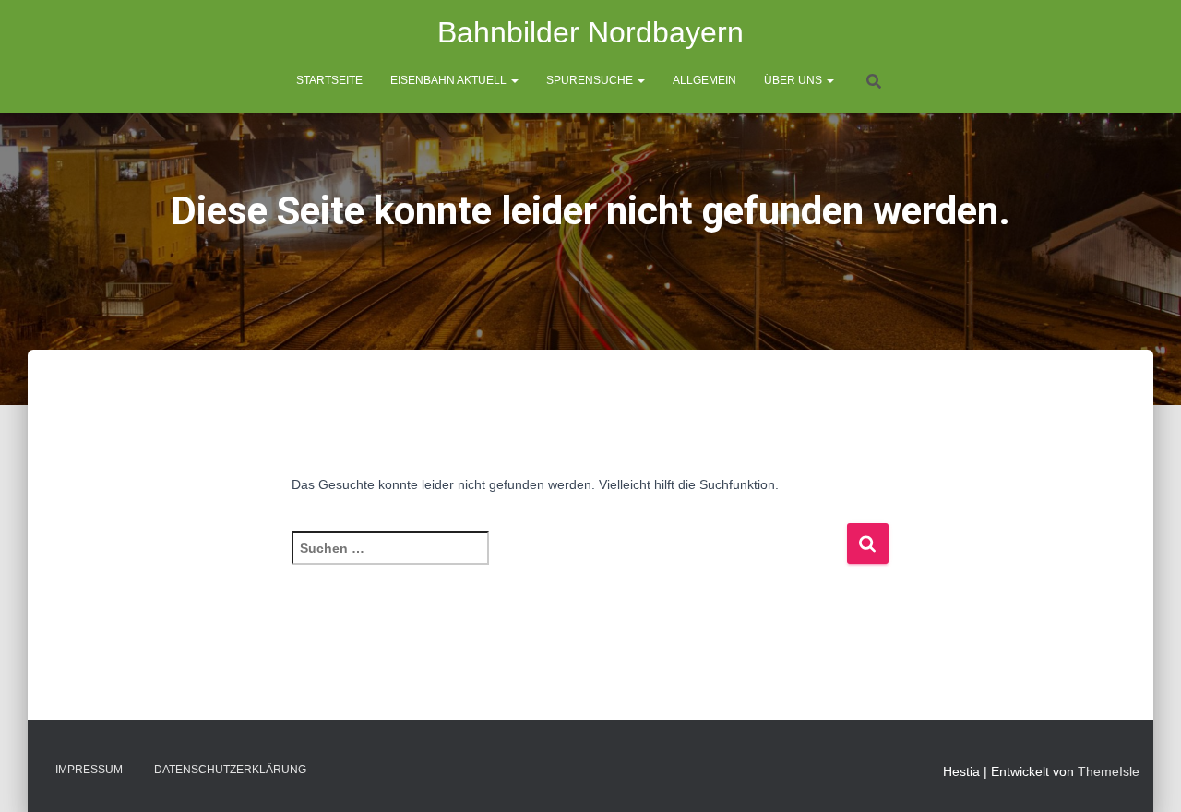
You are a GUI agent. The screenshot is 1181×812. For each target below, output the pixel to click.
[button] (514, 80)
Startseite (329, 80)
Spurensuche (591, 80)
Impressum (89, 769)
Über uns (794, 80)
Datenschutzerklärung (230, 769)
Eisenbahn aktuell (449, 80)
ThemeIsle (1108, 771)
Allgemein (704, 80)
